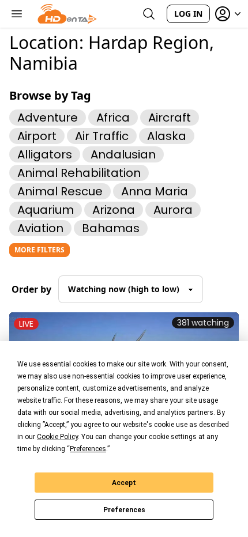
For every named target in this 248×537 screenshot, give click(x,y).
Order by (31, 289)
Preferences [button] (88, 449)
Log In (188, 13)
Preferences (124, 510)
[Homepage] (67, 14)
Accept (124, 483)
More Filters (39, 250)
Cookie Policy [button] (57, 437)
